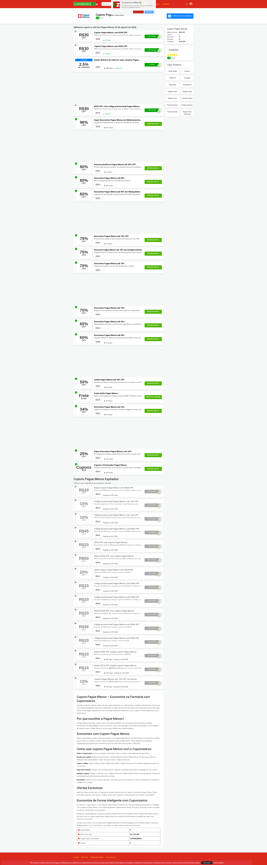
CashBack (166, 4)
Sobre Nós (84, 857)
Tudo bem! (207, 863)
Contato (76, 857)
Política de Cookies (97, 857)
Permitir (149, 12)
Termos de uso (111, 857)
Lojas (157, 4)
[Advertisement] (118, 88)
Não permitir (138, 12)
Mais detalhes (219, 863)
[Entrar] (190, 4)
